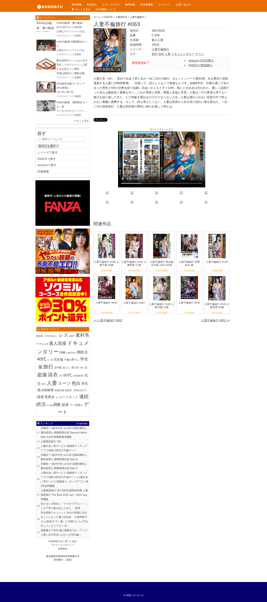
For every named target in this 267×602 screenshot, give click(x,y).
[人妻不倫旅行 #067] (134, 276)
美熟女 (49, 397)
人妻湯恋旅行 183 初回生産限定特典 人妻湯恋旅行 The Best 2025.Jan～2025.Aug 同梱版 (64, 495)
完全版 (58, 359)
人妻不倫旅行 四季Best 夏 (189, 263)
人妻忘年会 (71, 353)
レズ (63, 335)
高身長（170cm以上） (47, 336)
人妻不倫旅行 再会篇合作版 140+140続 (161, 263)
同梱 (62, 352)
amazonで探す (46, 165)
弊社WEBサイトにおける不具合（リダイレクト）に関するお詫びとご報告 (72, 64)
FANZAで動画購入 (201, 65)
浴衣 (161, 54)
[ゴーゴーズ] (49, 3)
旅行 (154, 54)
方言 (61, 376)
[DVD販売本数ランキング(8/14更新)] (46, 83)
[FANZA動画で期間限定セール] (46, 42)
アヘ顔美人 (76, 404)
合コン (66, 367)
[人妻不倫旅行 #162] (134, 233)
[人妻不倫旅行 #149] (217, 276)
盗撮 (42, 374)
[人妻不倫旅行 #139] (217, 233)
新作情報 (77, 4)
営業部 (77, 36)
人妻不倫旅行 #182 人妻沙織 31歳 (161, 306)
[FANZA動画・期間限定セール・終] (46, 102)
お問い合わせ (183, 4)
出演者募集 (146, 4)
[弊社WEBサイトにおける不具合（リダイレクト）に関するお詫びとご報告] (46, 60)
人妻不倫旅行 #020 (106, 302)
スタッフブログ (111, 4)
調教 (57, 404)
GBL (82, 368)
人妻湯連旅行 (78, 376)
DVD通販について (106, 9)
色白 (76, 383)
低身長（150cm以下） (76, 390)
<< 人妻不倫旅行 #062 (108, 320)
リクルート (164, 4)
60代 (43, 384)
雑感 (40, 397)
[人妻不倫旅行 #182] (161, 276)
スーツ (64, 383)
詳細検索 (43, 171)
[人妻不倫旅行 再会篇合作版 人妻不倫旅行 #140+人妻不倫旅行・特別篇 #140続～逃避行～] (161, 233)
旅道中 (72, 336)
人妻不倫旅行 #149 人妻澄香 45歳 (216, 306)
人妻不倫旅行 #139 (217, 261)
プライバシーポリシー (62, 545)
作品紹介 (92, 4)
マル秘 (49, 405)
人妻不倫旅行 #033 (189, 302)
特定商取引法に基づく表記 (62, 541)
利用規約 (62, 548)
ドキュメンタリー (183, 54)
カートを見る (82, 9)
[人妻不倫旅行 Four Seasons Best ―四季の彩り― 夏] (189, 233)
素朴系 (82, 335)
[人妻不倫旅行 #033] (189, 276)
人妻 (168, 54)
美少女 (75, 367)
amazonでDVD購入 (201, 60)
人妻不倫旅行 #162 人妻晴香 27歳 (134, 263)
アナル (40, 343)
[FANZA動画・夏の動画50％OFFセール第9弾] (46, 23)
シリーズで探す (47, 152)
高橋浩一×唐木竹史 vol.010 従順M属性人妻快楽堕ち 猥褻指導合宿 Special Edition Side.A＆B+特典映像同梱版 (64, 432)
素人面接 (57, 343)
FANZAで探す (46, 158)
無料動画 (130, 4)
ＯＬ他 (50, 360)
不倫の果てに (71, 359)
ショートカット (67, 397)
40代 (41, 359)
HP (46, 344)
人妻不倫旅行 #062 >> (215, 320)
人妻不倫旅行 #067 (134, 302)
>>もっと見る (81, 120)
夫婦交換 (59, 390)
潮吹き (82, 352)
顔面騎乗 (47, 390)
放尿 (65, 405)
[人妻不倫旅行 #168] (106, 233)
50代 (67, 375)
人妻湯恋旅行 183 (51, 441)
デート (199, 54)
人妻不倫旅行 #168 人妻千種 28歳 (106, 263)
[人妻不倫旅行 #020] (106, 276)
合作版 (58, 367)
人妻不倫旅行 (160, 49)
